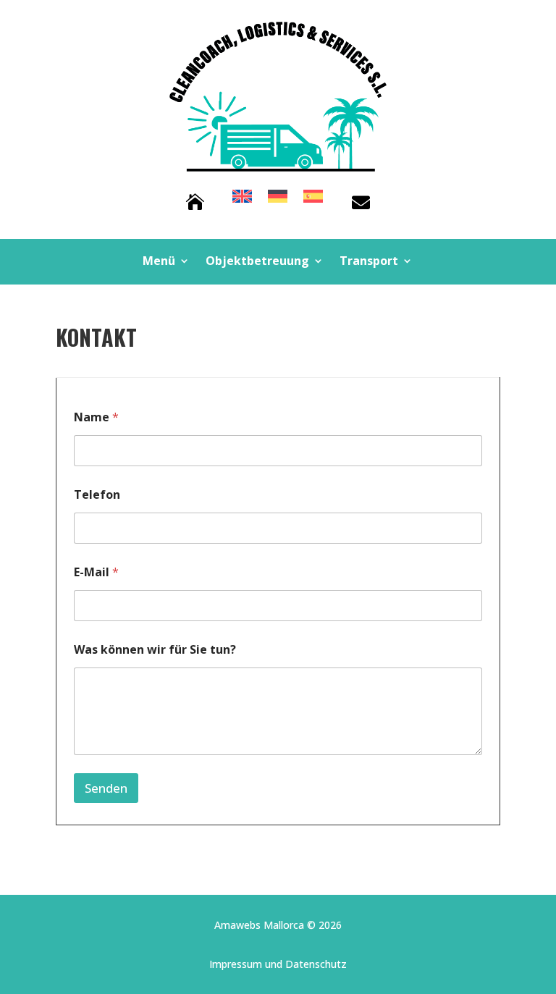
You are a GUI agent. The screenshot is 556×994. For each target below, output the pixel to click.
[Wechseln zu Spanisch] (313, 199)
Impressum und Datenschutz (278, 964)
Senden (106, 788)
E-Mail (96, 572)
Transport (369, 262)
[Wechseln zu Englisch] (242, 199)
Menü (159, 262)
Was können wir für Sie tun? (155, 650)
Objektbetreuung (257, 262)
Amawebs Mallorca (259, 925)
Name (96, 417)
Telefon (97, 495)
